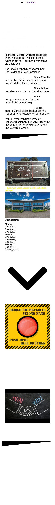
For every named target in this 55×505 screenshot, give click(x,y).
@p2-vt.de (44, 154)
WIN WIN (31, 2)
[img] (27, 35)
